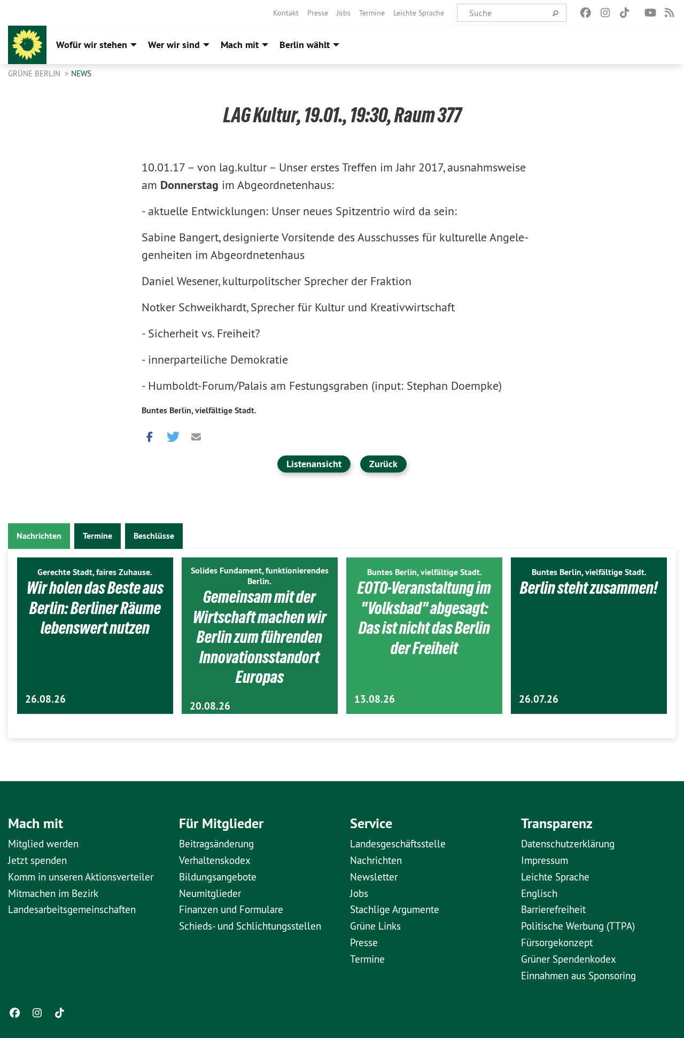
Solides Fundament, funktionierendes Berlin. (260, 576)
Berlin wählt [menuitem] (304, 44)
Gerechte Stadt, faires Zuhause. (94, 572)
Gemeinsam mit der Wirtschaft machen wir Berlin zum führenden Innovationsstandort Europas (260, 637)
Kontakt (286, 13)
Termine (372, 13)
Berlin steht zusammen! (589, 587)
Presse (317, 13)
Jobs (344, 13)
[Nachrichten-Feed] (670, 13)
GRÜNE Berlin (35, 73)
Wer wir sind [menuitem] (174, 44)
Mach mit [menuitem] (240, 44)
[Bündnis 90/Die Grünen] (27, 45)
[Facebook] (586, 13)
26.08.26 (45, 699)
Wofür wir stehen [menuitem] (91, 44)
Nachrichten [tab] (39, 535)
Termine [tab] (97, 535)
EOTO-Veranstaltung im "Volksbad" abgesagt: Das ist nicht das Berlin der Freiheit (424, 618)
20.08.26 (210, 706)
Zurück (383, 464)
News (81, 73)
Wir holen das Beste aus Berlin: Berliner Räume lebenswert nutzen (95, 608)
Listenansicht (313, 464)
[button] (150, 434)
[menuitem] (286, 13)
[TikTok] (624, 13)
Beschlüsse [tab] (154, 535)
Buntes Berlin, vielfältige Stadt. (199, 410)
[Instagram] (605, 13)
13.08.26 (374, 699)
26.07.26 (538, 699)
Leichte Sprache (418, 13)
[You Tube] (650, 13)
